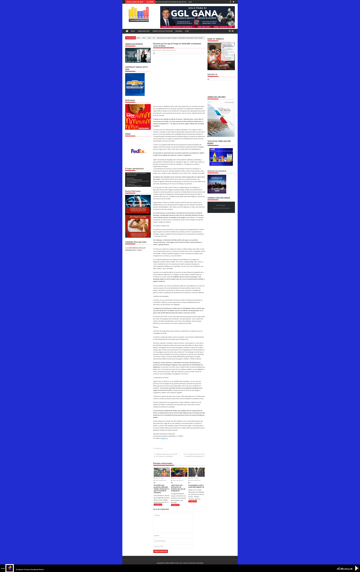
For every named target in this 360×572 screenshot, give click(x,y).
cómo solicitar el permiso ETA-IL (188, 2)
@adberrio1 (164, 438)
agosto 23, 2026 (194, 478)
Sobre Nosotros (144, 31)
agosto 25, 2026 (176, 478)
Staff (187, 31)
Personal (178, 31)
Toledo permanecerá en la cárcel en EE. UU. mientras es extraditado (165, 455)
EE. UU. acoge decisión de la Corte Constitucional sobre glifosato (194, 455)
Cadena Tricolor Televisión (162, 31)
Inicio (133, 31)
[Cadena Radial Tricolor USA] (126, 30)
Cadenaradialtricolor (170, 50)
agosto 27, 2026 (159, 478)
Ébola (174, 109)
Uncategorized (159, 448)
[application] (138, 179)
